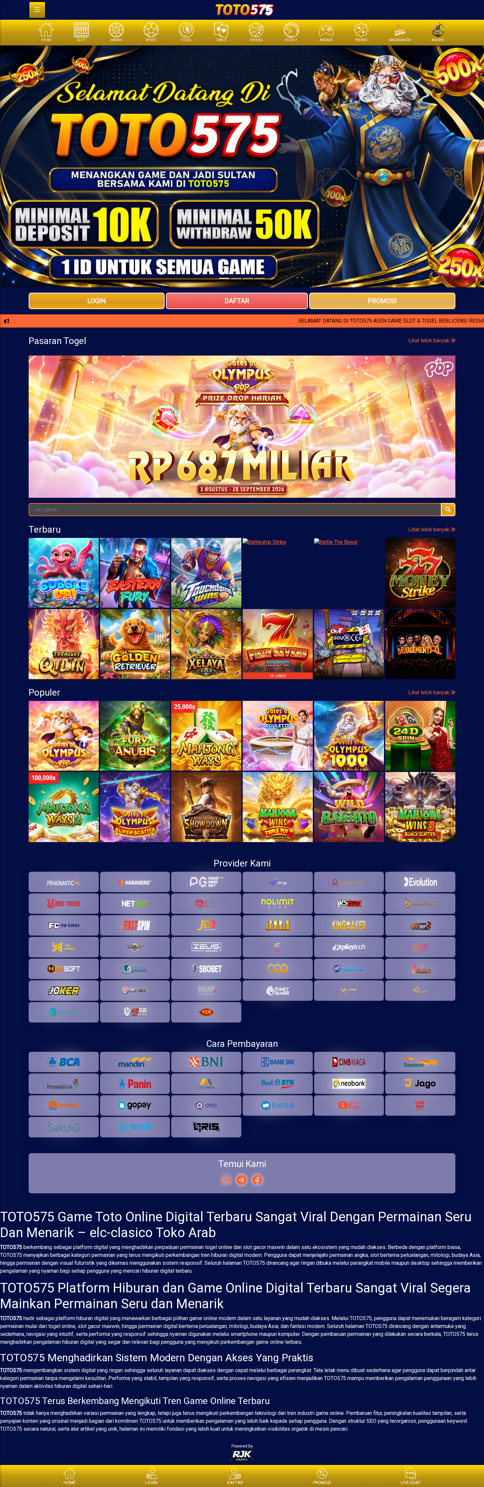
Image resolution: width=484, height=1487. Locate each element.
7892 (51, 433)
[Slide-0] (224, 278)
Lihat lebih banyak (429, 406)
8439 (433, 433)
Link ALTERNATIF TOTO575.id (242, 344)
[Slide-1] (236, 278)
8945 (385, 433)
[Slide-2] (248, 278)
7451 (194, 433)
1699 (242, 433)
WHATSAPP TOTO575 (242, 323)
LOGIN (96, 301)
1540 (99, 433)
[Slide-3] (260, 278)
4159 (290, 433)
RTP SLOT (242, 366)
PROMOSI (382, 301)
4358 (146, 433)
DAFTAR (237, 301)
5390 (337, 433)
